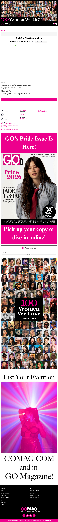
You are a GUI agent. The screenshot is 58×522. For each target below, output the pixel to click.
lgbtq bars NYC (8, 123)
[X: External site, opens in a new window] (27, 515)
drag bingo (3, 123)
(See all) (44, 41)
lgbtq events (13, 123)
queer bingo (9, 125)
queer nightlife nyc (14, 125)
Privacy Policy (48, 520)
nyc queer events (13, 124)
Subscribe (29, 254)
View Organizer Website (42, 111)
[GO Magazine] (22, 23)
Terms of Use (41, 520)
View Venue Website (23, 118)
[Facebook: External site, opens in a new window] (23, 515)
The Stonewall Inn (4, 126)
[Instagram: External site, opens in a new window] (34, 515)
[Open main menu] (56, 24)
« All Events (4, 30)
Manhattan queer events (5, 124)
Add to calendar (29, 102)
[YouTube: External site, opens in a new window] (30, 515)
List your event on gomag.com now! (11, 99)
